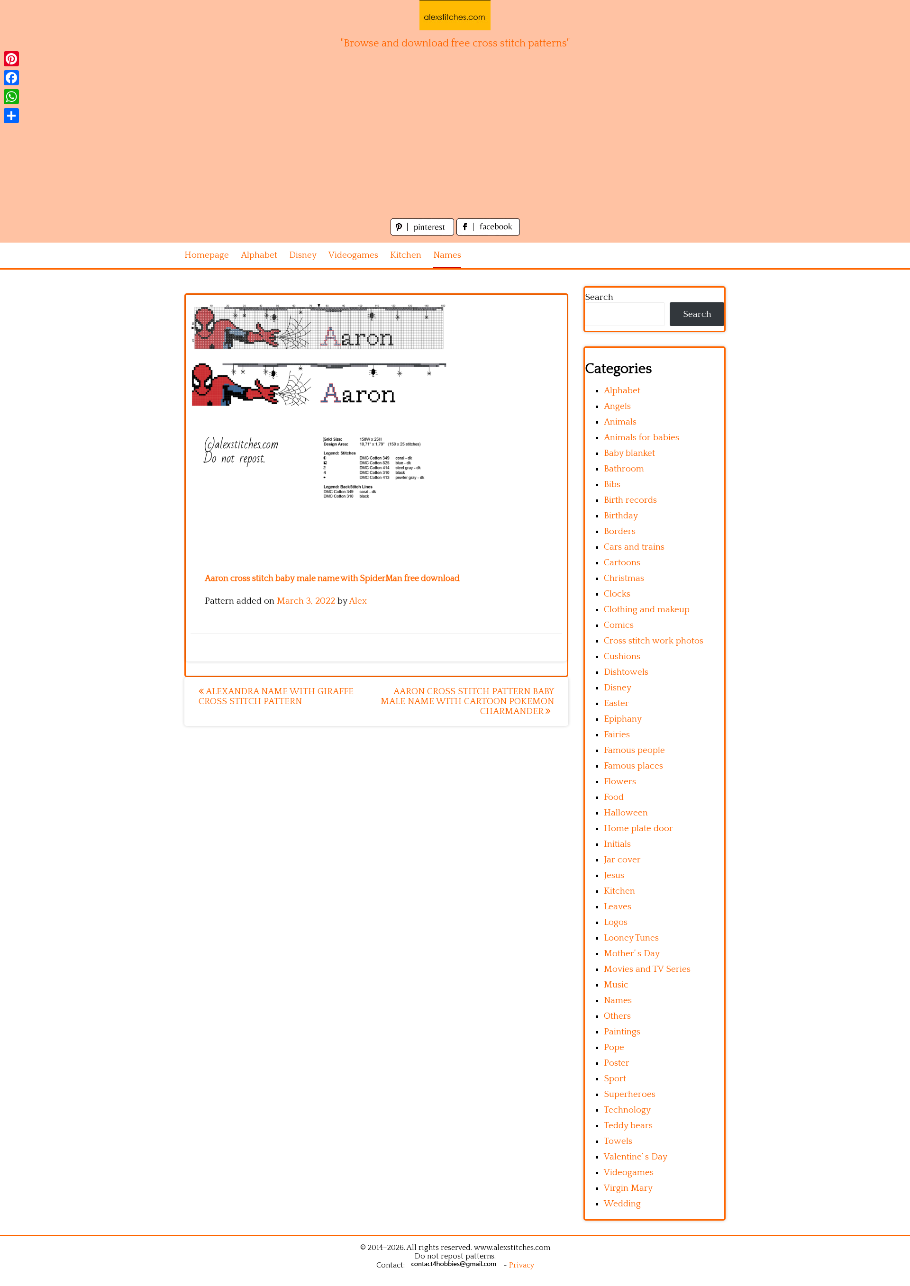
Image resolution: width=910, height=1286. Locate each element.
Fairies (617, 735)
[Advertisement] (455, 145)
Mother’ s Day (632, 954)
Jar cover (622, 860)
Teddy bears (628, 1126)
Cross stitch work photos (653, 641)
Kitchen (405, 255)
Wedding (622, 1204)
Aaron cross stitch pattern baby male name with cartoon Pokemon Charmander (467, 701)
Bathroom (624, 469)
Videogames (353, 255)
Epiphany (623, 719)
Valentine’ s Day (635, 1157)
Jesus (614, 875)
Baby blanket (629, 453)
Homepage (206, 255)
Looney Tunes (631, 938)
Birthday (621, 516)
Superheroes (629, 1094)
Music (616, 985)
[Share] (11, 115)
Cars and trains (634, 547)
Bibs (612, 484)
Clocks (617, 594)
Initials (617, 844)
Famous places (633, 766)
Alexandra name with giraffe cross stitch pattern (276, 696)
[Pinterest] (11, 58)
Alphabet (259, 255)
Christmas (624, 578)
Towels (618, 1141)
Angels (617, 406)
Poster (616, 1063)
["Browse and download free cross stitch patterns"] (455, 15)
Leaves (617, 907)
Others (617, 1016)
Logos (616, 922)
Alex (358, 601)
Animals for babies (641, 438)
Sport (615, 1079)
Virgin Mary (628, 1188)
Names (447, 255)
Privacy (521, 1265)
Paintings (622, 1032)
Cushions (622, 656)
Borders (620, 531)
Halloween (626, 813)
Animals (620, 422)
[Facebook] (11, 77)
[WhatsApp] (11, 96)
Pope (614, 1047)
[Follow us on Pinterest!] (423, 233)
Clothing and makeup (647, 610)
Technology (627, 1110)
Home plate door (638, 828)
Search (599, 297)
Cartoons (622, 563)
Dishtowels (626, 672)
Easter (616, 703)
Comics (619, 625)
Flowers (620, 782)
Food (614, 797)
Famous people (634, 750)
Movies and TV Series (647, 969)
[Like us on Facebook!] (488, 233)
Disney (303, 255)
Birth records (630, 500)
